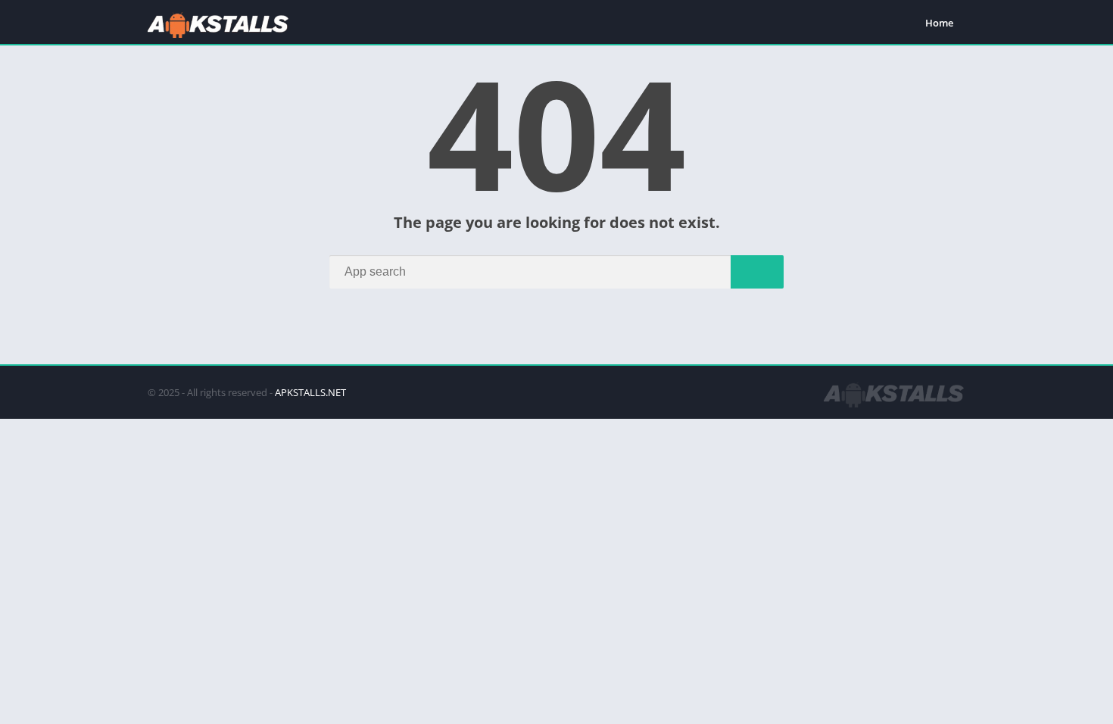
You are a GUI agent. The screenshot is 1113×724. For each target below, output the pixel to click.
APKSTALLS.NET (310, 392)
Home (939, 23)
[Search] (757, 272)
